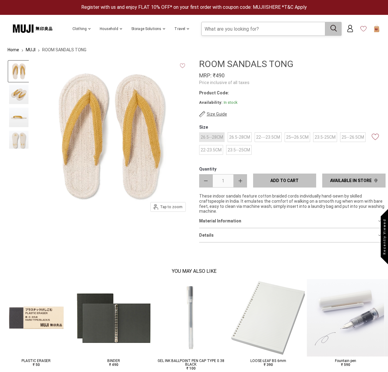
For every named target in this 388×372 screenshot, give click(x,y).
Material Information (220, 220)
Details (206, 235)
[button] (4, 326)
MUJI (30, 49)
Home (13, 49)
